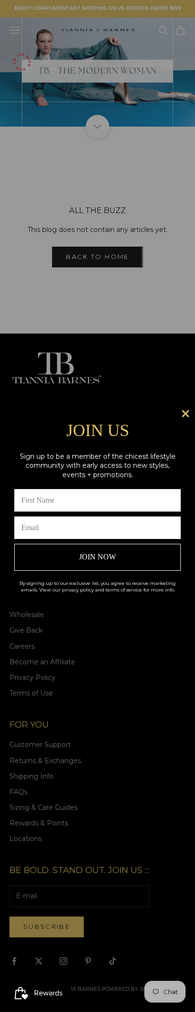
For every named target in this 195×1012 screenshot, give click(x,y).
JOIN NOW (97, 557)
